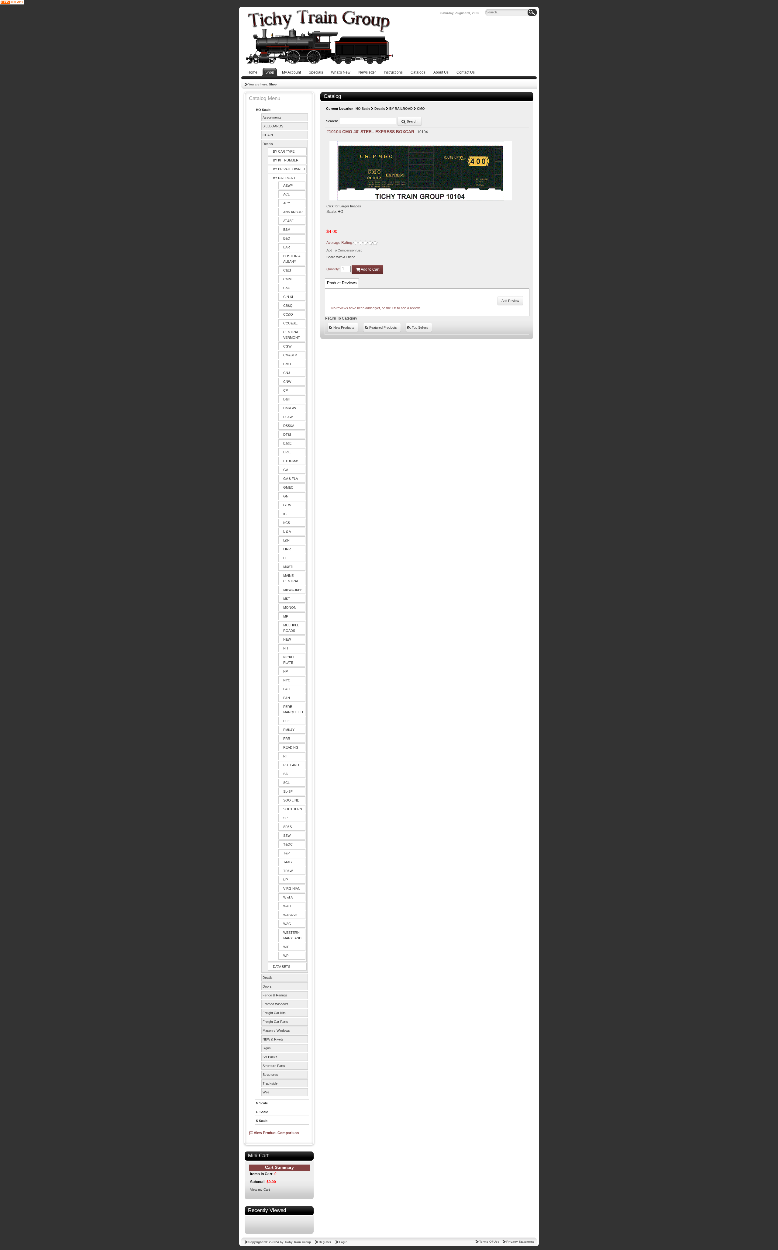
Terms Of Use (489, 1241)
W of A (288, 897)
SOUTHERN (292, 809)
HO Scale (263, 110)
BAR (286, 247)
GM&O (288, 487)
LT (285, 558)
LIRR (287, 549)
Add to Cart (369, 269)
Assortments (272, 117)
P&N (286, 698)
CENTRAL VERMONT (291, 334)
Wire (266, 1092)
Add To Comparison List (344, 250)
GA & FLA (290, 478)
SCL (286, 782)
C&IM (287, 279)
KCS (286, 523)
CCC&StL (290, 323)
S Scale (261, 1121)
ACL (286, 194)
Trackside (270, 1083)
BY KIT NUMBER (285, 160)
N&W (287, 639)
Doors (267, 986)
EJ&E (287, 443)
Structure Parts (274, 1066)
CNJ (286, 373)
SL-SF (288, 791)
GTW (287, 505)
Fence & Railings (275, 995)
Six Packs (270, 1057)
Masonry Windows (276, 1030)
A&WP (288, 185)
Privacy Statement (520, 1241)
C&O (287, 288)
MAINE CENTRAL (291, 578)
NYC (286, 680)
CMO (287, 364)
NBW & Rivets (273, 1039)
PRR (286, 738)
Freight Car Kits (274, 1013)
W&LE (287, 906)
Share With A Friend (340, 257)
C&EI (287, 270)
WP (285, 955)
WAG (287, 924)
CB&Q (288, 305)
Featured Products (382, 327)
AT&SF (288, 221)
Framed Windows (275, 1004)
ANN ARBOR (293, 212)
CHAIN (268, 135)
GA (285, 470)
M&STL (288, 567)
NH (285, 648)
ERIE (287, 452)
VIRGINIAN (291, 888)
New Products (343, 327)
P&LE (287, 689)
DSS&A (288, 426)
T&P (286, 853)
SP (285, 818)
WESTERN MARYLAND (292, 935)
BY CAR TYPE (283, 151)
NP (285, 671)
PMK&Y (288, 730)
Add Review (510, 301)
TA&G (287, 862)
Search (412, 121)
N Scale (262, 1103)
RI (285, 756)
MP (285, 616)
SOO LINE (291, 800)
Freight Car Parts (275, 1021)
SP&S (287, 827)
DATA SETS (281, 966)
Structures (270, 1074)
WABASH (290, 915)
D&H (286, 399)
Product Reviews (342, 283)
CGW (287, 346)
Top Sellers (419, 327)
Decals (268, 144)
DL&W (288, 417)
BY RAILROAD (284, 178)
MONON (289, 607)
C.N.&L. (289, 297)
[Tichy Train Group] (319, 37)
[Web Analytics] (12, 2)
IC (285, 514)
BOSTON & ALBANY (292, 258)
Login (343, 1242)
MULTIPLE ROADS (291, 627)
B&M (286, 229)
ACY (286, 203)
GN (285, 496)
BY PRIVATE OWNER (289, 169)
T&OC (288, 844)
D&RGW (289, 408)
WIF (286, 947)
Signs (267, 1048)
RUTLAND (291, 765)
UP (285, 879)
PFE (286, 721)
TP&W (288, 871)
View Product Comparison (276, 1133)
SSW (287, 835)
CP (285, 390)
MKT (286, 599)
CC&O (288, 314)
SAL (286, 774)
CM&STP (290, 355)
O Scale (262, 1112)
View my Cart (260, 1189)
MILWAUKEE (292, 590)
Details (268, 977)
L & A (287, 531)
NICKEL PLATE (289, 659)
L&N (286, 540)
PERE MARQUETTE (293, 709)
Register (325, 1242)
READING (290, 747)
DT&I (287, 434)
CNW (287, 381)
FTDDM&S (291, 461)
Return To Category (341, 318)
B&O (286, 238)
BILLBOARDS (273, 126)
